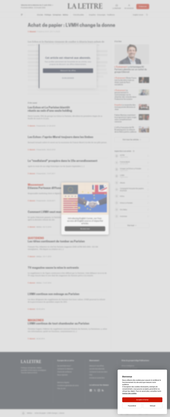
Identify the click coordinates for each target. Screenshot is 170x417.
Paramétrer (132, 406)
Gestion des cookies (129, 393)
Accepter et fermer (142, 400)
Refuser (152, 406)
